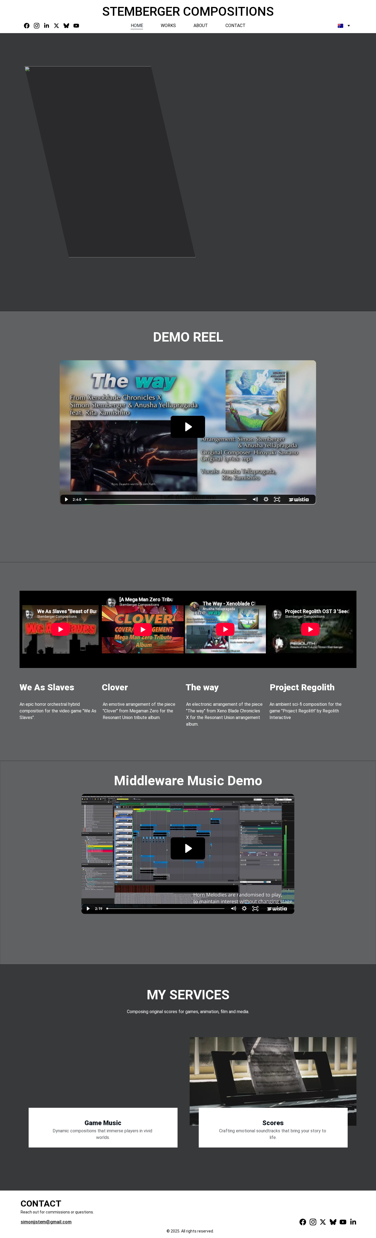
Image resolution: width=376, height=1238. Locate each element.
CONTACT (235, 25)
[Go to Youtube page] (76, 25)
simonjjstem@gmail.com (46, 1221)
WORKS (168, 25)
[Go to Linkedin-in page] (49, 25)
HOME (137, 25)
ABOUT (201, 25)
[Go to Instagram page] (39, 25)
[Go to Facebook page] (29, 25)
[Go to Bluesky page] (68, 25)
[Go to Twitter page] (59, 25)
